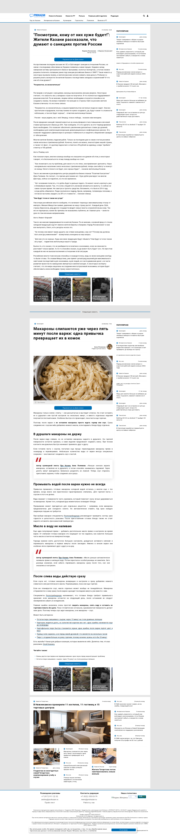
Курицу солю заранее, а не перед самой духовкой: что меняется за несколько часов (72, 634)
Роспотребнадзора (72, 516)
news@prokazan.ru (89, 799)
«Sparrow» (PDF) (91, 825)
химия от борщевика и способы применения (130, 63)
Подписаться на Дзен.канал (73, 59)
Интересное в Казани (125, 49)
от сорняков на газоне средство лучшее (128, 355)
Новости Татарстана (42, 701)
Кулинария (122, 37)
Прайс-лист (50, 803)
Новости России (99, 766)
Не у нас (121, 69)
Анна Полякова (100, 347)
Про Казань (65, 466)
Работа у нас (89, 803)
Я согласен (124, 830)
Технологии (122, 122)
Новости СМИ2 (38, 277)
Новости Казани (42, 30)
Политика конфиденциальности (138, 830)
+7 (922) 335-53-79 (89, 796)
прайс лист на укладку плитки (125, 383)
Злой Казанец (49, 644)
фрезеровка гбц (121, 91)
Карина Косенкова (89, 51)
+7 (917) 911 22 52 (50, 796)
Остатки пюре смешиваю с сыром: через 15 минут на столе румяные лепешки (69, 619)
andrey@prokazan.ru (49, 799)
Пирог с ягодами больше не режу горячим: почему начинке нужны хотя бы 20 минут (72, 637)
